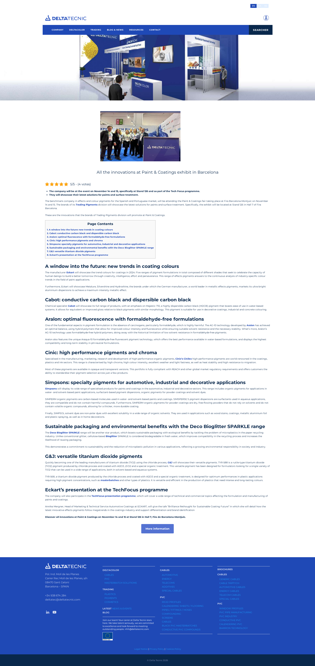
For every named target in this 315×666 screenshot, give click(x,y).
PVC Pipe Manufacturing (235, 612)
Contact (154, 30)
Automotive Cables (232, 587)
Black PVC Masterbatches (179, 625)
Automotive (170, 574)
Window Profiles (231, 608)
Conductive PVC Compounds (181, 629)
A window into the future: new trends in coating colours (80, 229)
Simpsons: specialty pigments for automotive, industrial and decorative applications (96, 244)
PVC (107, 578)
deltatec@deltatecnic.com (62, 599)
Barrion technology (233, 628)
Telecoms (168, 582)
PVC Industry (228, 616)
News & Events (122, 608)
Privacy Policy (156, 649)
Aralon (250, 325)
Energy (167, 578)
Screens (167, 617)
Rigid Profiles (171, 602)
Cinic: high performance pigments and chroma (75, 240)
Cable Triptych (229, 583)
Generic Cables (229, 579)
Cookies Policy (173, 649)
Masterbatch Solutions (121, 582)
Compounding (171, 613)
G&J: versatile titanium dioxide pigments (71, 251)
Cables (109, 574)
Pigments (111, 598)
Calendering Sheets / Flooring (183, 605)
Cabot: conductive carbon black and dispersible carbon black (83, 233)
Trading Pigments (86, 204)
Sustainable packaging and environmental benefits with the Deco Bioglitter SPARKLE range (100, 247)
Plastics (110, 594)
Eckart (70, 272)
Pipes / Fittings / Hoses (177, 609)
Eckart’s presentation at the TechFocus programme (77, 255)
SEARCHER (260, 30)
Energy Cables (229, 591)
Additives (168, 586)
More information (157, 528)
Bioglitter (111, 436)
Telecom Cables (230, 594)
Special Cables (172, 590)
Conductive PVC (230, 620)
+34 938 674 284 (55, 595)
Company (57, 30)
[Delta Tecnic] (65, 18)
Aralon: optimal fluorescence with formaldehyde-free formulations (86, 237)
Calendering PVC (230, 624)
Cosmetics (111, 602)
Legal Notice (141, 649)
